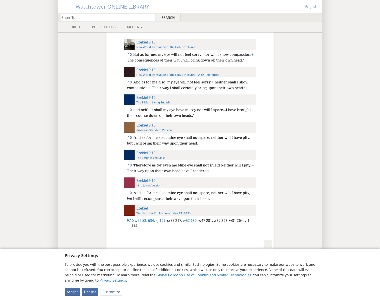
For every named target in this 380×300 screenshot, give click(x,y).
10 (130, 54)
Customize (111, 291)
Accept (72, 291)
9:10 (130, 220)
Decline (90, 291)
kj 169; (160, 220)
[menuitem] (317, 17)
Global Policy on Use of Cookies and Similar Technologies (203, 275)
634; (151, 220)
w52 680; (189, 220)
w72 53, (141, 220)
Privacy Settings (113, 280)
